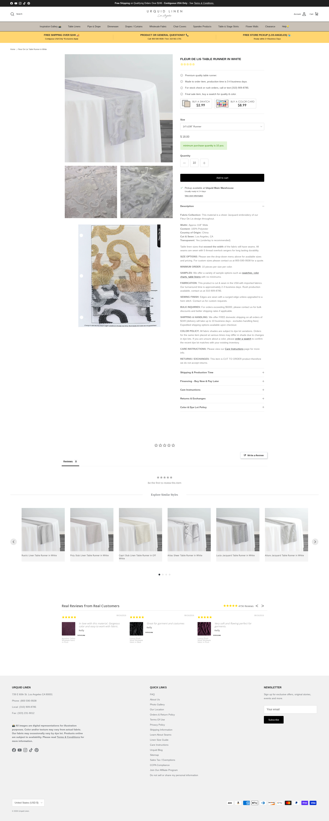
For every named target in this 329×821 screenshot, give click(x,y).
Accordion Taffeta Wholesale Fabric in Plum (68, 640)
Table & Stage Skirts (228, 26)
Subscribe (273, 719)
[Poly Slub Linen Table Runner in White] (91, 529)
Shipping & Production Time (196, 372)
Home (12, 49)
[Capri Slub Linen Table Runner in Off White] (140, 529)
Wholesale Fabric (158, 26)
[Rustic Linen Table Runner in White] (43, 529)
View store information (194, 196)
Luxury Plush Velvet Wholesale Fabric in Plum (204, 640)
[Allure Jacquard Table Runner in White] (286, 529)
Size (182, 119)
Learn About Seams (160, 734)
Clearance (270, 26)
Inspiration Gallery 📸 (50, 26)
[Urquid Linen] (164, 14)
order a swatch (243, 338)
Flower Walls (252, 26)
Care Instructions (234, 349)
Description (187, 206)
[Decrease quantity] (184, 163)
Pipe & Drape (94, 26)
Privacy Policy (157, 724)
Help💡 (285, 26)
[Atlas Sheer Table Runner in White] (189, 529)
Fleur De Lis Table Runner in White (32, 49)
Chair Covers (179, 26)
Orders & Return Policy (162, 714)
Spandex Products (202, 26)
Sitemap (154, 755)
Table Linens (74, 26)
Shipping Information (161, 729)
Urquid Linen (24, 811)
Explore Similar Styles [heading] (164, 494)
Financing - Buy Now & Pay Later (199, 381)
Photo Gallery (157, 704)
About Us (155, 699)
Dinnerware (112, 26)
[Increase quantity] (204, 163)
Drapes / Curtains (134, 26)
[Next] (315, 542)
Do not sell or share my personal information (174, 775)
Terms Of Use (157, 719)
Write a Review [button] (255, 455)
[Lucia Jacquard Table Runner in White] (237, 529)
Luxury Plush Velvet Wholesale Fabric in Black (136, 640)
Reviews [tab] (68, 461)
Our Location (157, 709)
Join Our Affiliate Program (164, 770)
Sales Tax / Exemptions (162, 760)
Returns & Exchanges (193, 398)
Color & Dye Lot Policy (193, 407)
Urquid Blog (156, 750)
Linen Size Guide (159, 739)
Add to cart (222, 177)
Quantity (185, 155)
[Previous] (13, 542)
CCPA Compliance (160, 765)
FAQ (152, 694)
